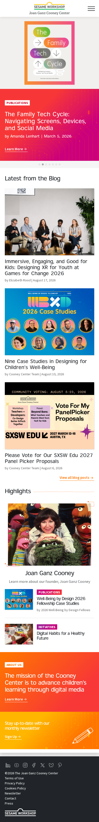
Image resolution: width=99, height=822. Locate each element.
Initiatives (47, 627)
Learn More (14, 149)
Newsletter (13, 793)
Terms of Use (14, 778)
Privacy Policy (15, 783)
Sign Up (11, 736)
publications (49, 592)
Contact (10, 798)
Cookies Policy (15, 788)
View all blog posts (74, 477)
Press (9, 803)
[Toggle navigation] (91, 8)
